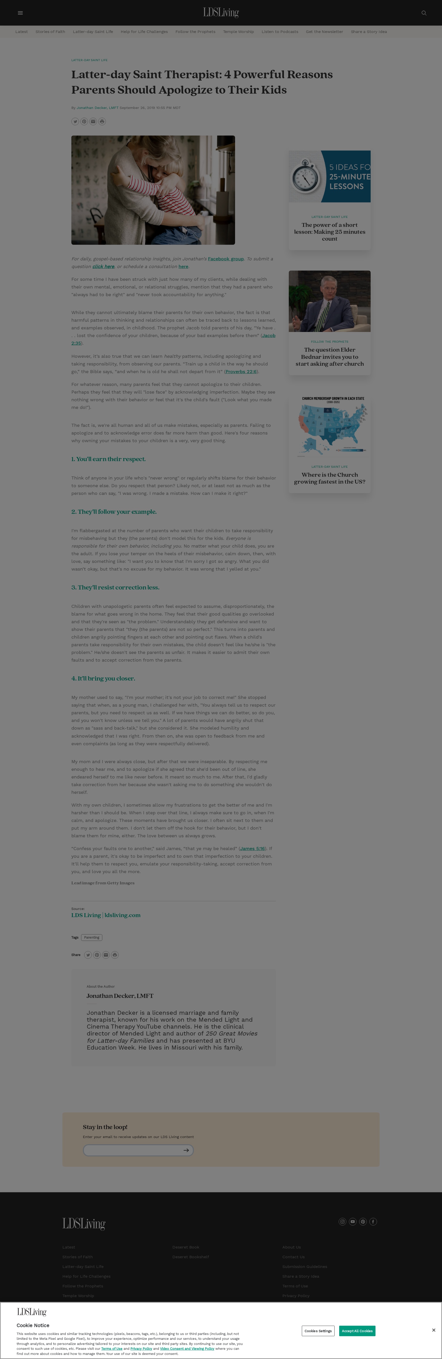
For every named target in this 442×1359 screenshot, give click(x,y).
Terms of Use (112, 1349)
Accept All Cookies (357, 1331)
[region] (221, 1330)
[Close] (433, 1330)
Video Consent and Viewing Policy (187, 1349)
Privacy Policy (141, 1349)
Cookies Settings (318, 1331)
